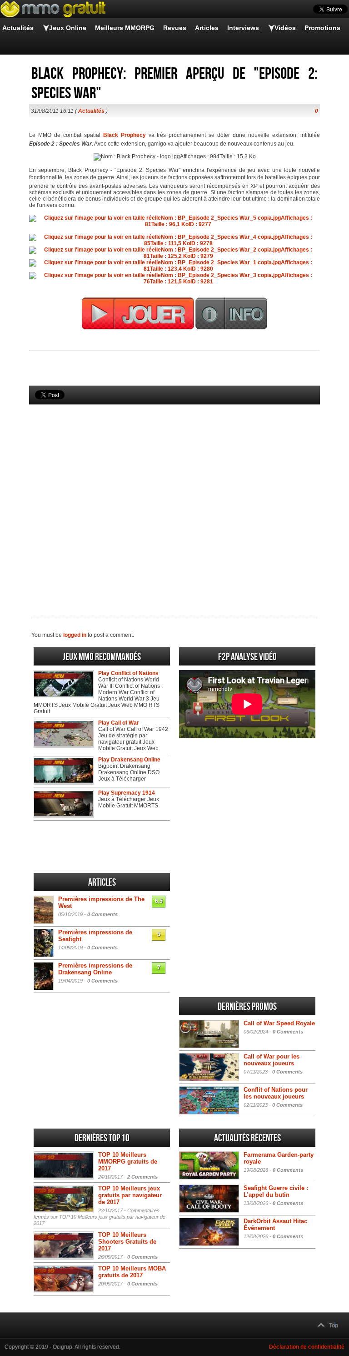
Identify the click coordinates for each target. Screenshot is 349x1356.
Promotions (322, 27)
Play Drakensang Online (129, 759)
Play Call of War (118, 723)
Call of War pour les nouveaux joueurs (271, 1060)
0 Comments (102, 914)
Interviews (243, 27)
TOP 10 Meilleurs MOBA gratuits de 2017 (132, 1272)
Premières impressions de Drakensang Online (95, 969)
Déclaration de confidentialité (306, 1347)
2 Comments (142, 1177)
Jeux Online (67, 27)
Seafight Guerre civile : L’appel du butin (276, 1191)
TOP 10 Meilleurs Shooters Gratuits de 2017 (127, 1241)
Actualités (18, 27)
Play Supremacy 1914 (126, 793)
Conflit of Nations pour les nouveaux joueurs (276, 1093)
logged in (74, 635)
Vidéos (285, 27)
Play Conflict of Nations (128, 673)
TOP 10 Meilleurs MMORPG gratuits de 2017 (127, 1161)
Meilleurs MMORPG (125, 27)
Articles (207, 27)
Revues (174, 27)
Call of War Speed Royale (279, 1023)
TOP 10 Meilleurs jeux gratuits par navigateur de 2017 (130, 1195)
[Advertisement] (174, 495)
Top (333, 1325)
